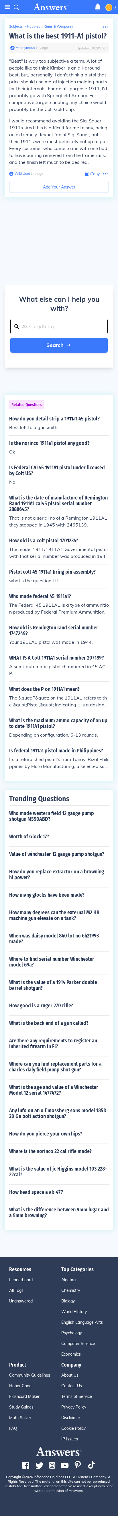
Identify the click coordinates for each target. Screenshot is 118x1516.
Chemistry (70, 1290)
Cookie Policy (73, 1428)
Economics (71, 1354)
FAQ (13, 1428)
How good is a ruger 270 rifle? (41, 1005)
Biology (68, 1301)
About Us (69, 1375)
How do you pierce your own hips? (45, 1134)
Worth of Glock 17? (29, 836)
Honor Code (20, 1385)
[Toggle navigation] (7, 7)
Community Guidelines (29, 1375)
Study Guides (21, 1407)
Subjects (16, 26)
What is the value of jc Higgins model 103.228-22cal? (58, 1172)
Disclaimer (70, 1417)
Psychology (71, 1333)
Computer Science (78, 1343)
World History (74, 1311)
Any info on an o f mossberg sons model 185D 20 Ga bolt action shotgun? (58, 1113)
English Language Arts (82, 1322)
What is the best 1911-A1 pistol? (58, 36)
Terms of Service (76, 1396)
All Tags (16, 1290)
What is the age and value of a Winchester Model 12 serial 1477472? (53, 1090)
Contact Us (71, 1385)
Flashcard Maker (24, 1396)
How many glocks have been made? (46, 895)
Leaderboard (21, 1279)
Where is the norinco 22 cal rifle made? (50, 1151)
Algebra (68, 1279)
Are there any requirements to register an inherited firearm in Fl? (53, 1043)
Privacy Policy (73, 1407)
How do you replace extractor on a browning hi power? (56, 875)
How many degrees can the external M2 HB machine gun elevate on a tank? (54, 915)
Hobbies (33, 26)
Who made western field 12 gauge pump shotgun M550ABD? (51, 816)
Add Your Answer (59, 187)
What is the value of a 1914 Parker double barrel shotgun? (53, 985)
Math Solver (20, 1417)
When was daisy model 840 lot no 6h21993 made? (54, 939)
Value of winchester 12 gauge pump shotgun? (56, 854)
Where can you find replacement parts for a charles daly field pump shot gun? (55, 1067)
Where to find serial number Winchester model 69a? (51, 962)
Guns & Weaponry (58, 26)
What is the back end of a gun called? (48, 1023)
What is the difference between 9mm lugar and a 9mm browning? (59, 1212)
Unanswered (21, 1301)
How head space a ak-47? (36, 1192)
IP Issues (69, 1439)
